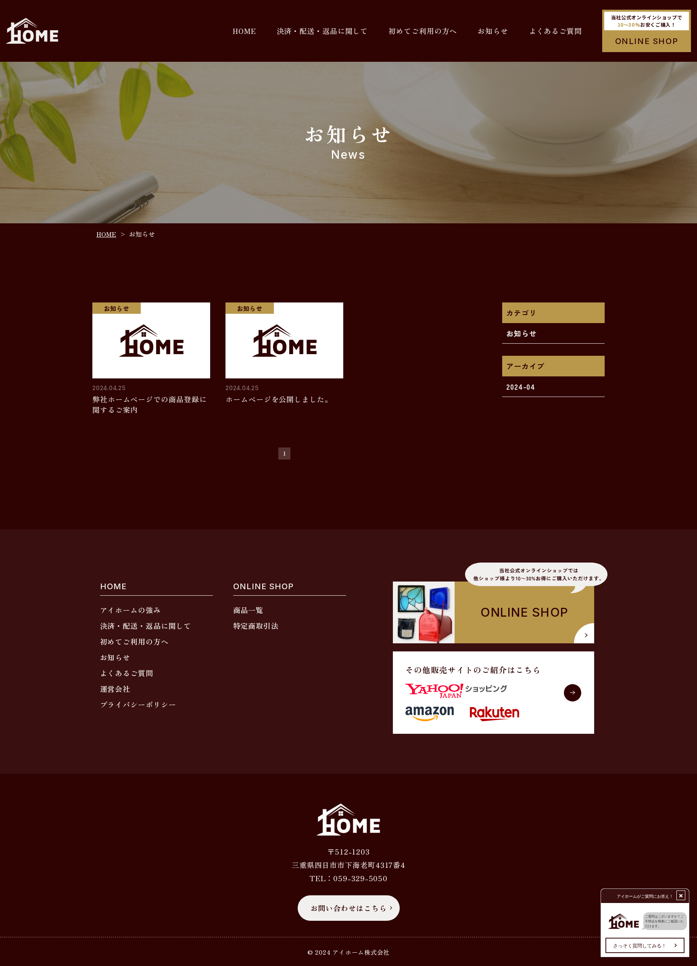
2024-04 (520, 386)
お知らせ (521, 333)
